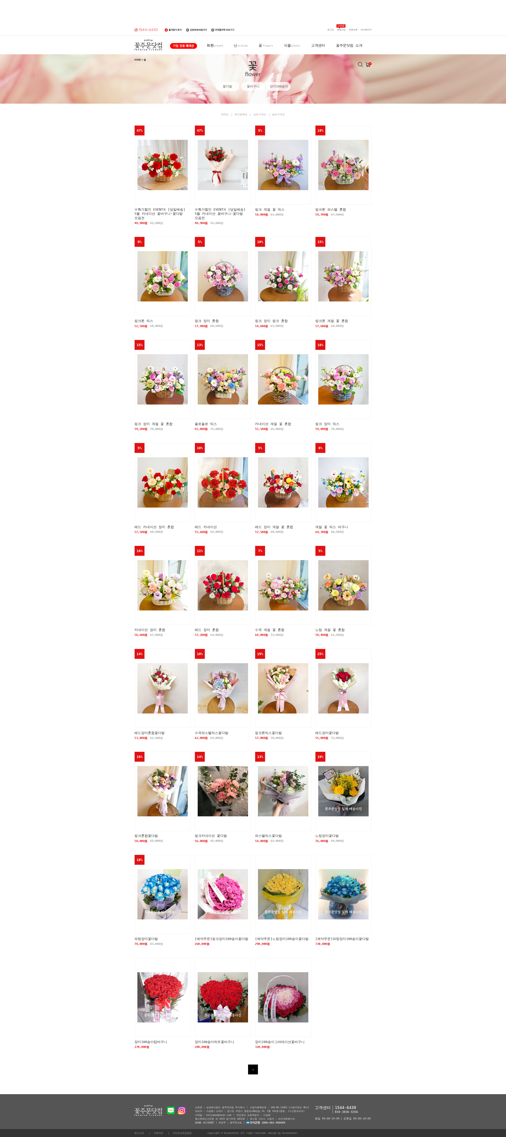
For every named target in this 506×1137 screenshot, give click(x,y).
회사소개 (139, 1133)
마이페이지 (366, 29)
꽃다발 (227, 86)
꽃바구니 (253, 86)
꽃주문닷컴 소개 (349, 45)
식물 (292, 45)
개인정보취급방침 (182, 1133)
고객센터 (318, 45)
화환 (215, 45)
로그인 (330, 29)
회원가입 (341, 29)
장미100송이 (279, 86)
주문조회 (353, 29)
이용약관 (158, 1133)
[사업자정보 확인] (299, 1107)
